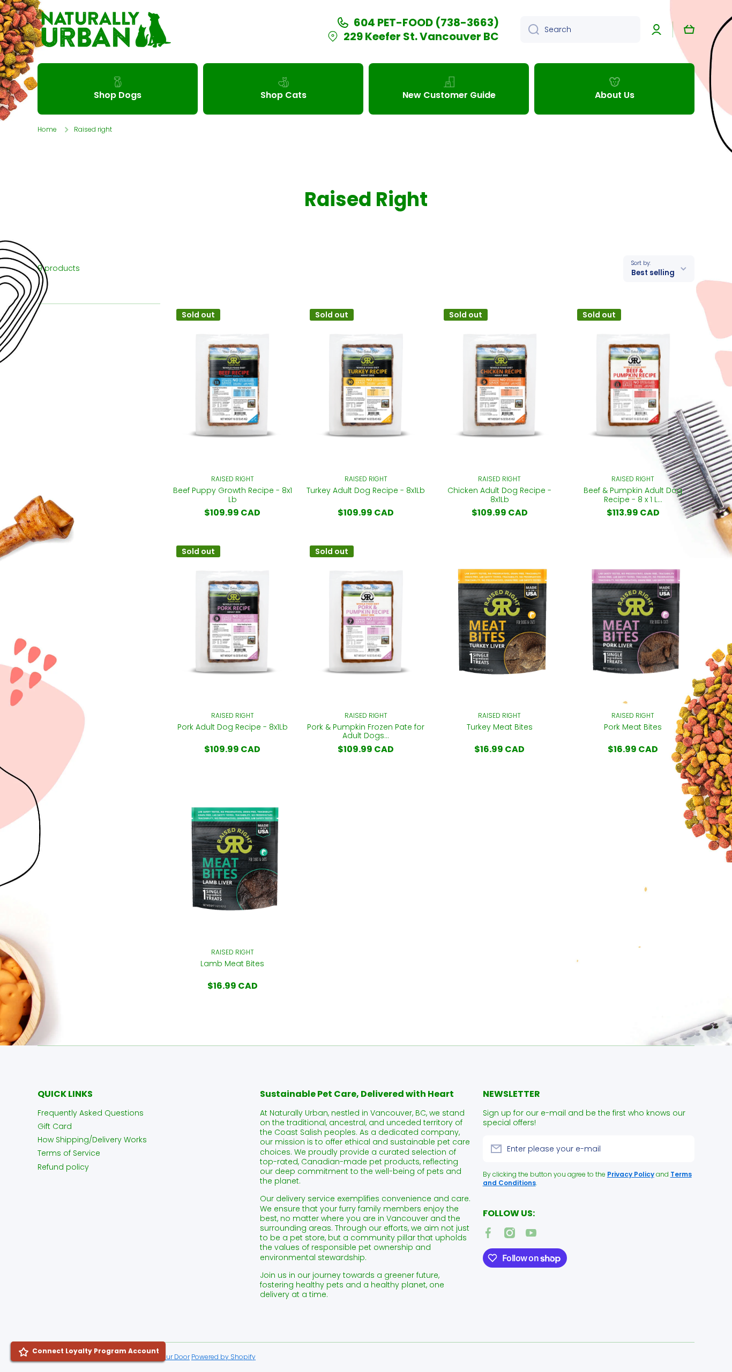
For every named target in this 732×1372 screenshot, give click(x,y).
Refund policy (63, 1167)
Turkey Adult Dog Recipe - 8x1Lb (366, 491)
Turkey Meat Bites (500, 727)
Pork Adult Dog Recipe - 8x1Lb (232, 727)
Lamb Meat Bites (232, 964)
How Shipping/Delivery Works (92, 1139)
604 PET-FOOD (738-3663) (426, 22)
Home (47, 129)
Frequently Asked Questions (91, 1113)
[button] (689, 29)
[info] (232, 401)
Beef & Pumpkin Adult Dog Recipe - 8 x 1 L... (633, 495)
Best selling (653, 273)
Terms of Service (69, 1153)
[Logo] (104, 29)
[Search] (529, 29)
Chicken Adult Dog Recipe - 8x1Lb (499, 495)
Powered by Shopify (223, 1356)
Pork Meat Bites (633, 727)
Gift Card (55, 1126)
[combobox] (580, 29)
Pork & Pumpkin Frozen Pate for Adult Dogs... (365, 732)
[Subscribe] (681, 1148)
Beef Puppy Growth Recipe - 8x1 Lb (232, 495)
